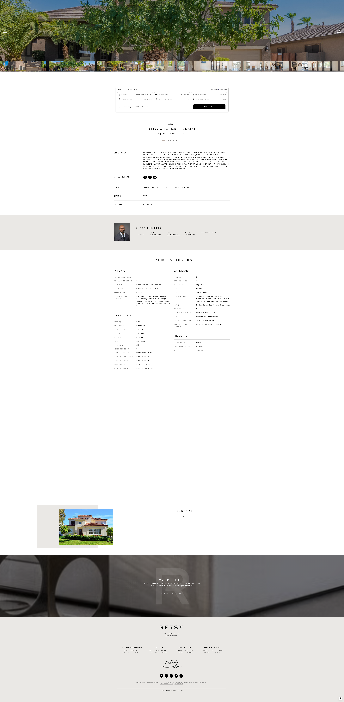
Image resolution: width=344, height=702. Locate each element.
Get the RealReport (209, 107)
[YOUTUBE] (181, 676)
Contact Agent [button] (172, 140)
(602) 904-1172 (155, 234)
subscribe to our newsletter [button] (172, 593)
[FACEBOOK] (161, 676)
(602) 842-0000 (171, 636)
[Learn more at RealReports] (222, 89)
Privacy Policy (175, 690)
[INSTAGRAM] (176, 676)
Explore (184, 517)
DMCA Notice (179, 684)
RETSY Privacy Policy (166, 684)
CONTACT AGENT (211, 232)
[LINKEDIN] (166, 676)
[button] (136, 89)
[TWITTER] (171, 676)
